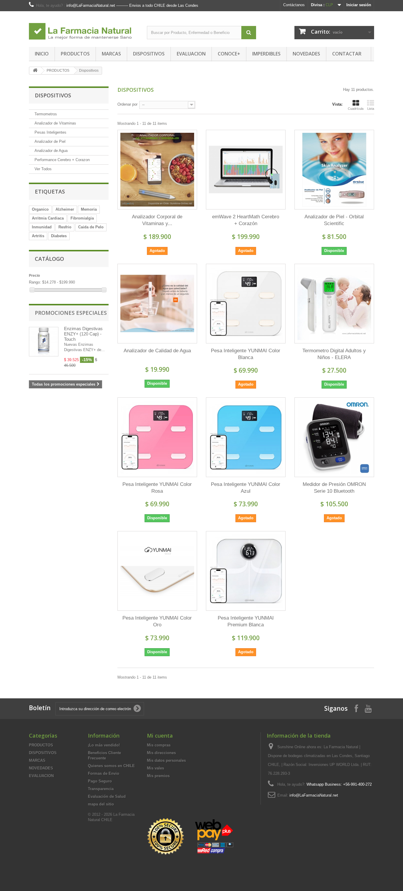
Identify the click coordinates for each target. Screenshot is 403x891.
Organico (40, 209)
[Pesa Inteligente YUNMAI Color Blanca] (246, 303)
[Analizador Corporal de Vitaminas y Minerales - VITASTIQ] (157, 170)
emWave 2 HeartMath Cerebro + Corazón (245, 220)
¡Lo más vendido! (104, 745)
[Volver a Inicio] (35, 70)
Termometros (46, 114)
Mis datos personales (166, 760)
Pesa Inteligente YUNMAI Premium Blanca (246, 621)
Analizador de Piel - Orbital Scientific (334, 220)
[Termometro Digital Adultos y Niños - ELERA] (334, 303)
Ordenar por (127, 104)
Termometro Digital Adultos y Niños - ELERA (334, 354)
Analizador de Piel (50, 141)
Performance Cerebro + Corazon (62, 160)
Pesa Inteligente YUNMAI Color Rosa (157, 487)
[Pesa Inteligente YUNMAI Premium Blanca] (246, 571)
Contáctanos (294, 5)
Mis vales (155, 768)
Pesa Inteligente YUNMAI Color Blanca (245, 354)
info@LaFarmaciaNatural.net (313, 795)
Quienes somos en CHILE (111, 766)
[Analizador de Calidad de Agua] (157, 303)
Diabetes (59, 236)
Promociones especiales (71, 312)
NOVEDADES (306, 53)
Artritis (38, 236)
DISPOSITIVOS (149, 53)
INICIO (42, 53)
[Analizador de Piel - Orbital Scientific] (334, 170)
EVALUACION (191, 53)
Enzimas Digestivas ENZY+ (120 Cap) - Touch (83, 334)
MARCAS (111, 53)
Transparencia (101, 789)
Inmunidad (42, 227)
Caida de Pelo (91, 227)
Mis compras (159, 745)
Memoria (89, 209)
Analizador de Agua (51, 150)
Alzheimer (64, 209)
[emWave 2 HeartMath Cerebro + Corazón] (246, 170)
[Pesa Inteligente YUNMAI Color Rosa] (157, 437)
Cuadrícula (355, 108)
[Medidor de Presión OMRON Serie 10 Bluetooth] (334, 437)
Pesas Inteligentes (50, 132)
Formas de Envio (103, 773)
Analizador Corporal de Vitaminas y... (157, 220)
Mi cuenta (160, 735)
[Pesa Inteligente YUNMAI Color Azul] (246, 437)
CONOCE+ (229, 53)
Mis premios (158, 776)
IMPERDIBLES (266, 53)
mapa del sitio (101, 804)
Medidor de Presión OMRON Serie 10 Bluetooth (334, 487)
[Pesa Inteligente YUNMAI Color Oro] (157, 571)
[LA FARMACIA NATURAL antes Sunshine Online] (83, 28)
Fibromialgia (82, 218)
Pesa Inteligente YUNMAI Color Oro (157, 621)
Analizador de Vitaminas (55, 123)
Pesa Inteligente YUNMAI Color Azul (245, 487)
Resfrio (64, 227)
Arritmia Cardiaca (48, 218)
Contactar (346, 53)
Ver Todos (43, 169)
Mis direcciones (161, 753)
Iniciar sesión (358, 5)
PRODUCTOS (75, 53)
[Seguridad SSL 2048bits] (191, 836)
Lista (370, 108)
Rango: (35, 282)
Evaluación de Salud (107, 796)
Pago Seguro (100, 781)
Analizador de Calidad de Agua (157, 350)
